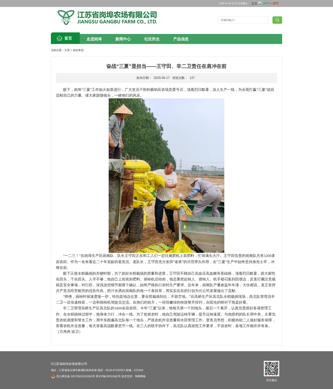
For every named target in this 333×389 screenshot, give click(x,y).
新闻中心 (123, 39)
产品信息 (181, 39)
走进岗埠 (94, 39)
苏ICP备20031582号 (108, 376)
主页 (67, 50)
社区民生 (152, 39)
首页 (68, 38)
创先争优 (78, 50)
